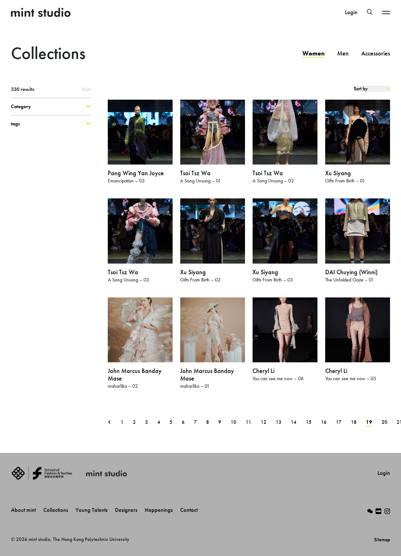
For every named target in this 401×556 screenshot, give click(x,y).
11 (248, 422)
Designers (126, 509)
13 (278, 422)
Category (21, 106)
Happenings (159, 509)
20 (384, 422)
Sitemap (382, 539)
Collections (56, 509)
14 (293, 422)
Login (351, 12)
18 (354, 422)
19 (369, 422)
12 (263, 422)
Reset (86, 89)
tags (15, 123)
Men (343, 53)
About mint (24, 509)
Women (313, 53)
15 (308, 422)
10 (233, 422)
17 (338, 422)
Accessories (375, 53)
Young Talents (92, 509)
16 (323, 422)
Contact (189, 509)
